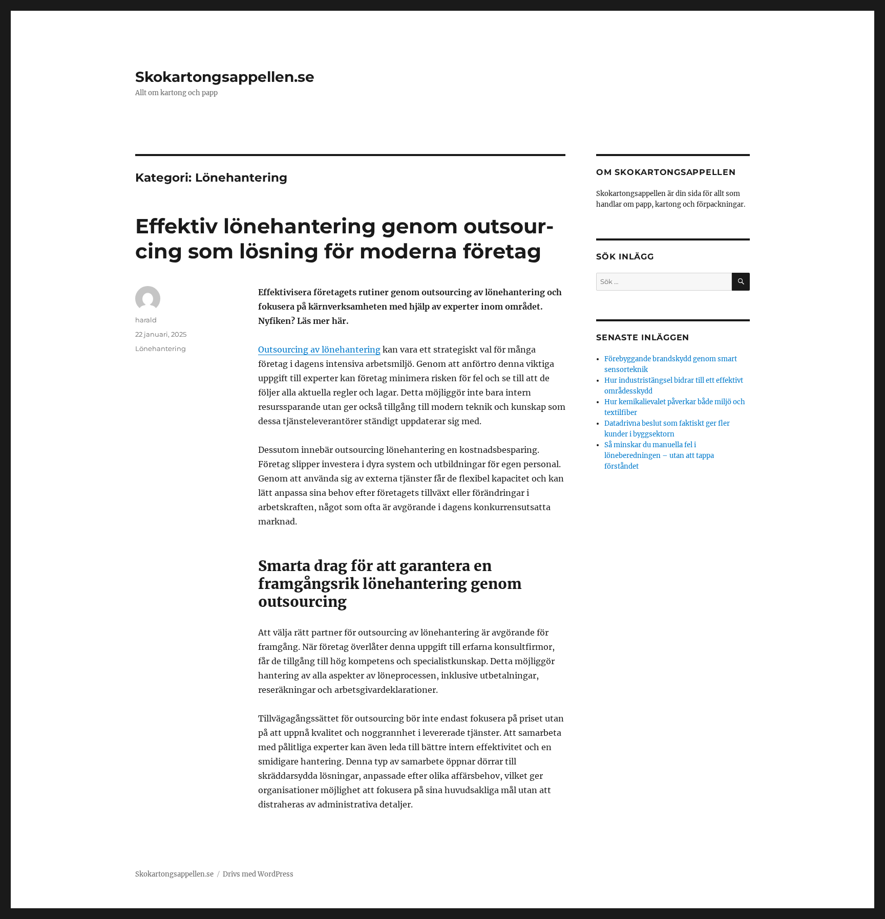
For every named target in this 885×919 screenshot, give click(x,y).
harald (146, 320)
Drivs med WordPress (258, 874)
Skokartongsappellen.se (224, 76)
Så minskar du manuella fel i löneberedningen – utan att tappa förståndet (659, 456)
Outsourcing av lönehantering (319, 349)
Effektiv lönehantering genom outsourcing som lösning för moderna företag (344, 238)
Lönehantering (160, 348)
